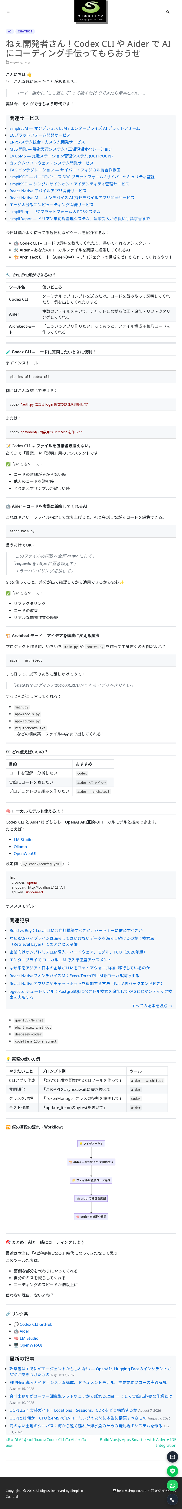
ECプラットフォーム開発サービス (40, 135)
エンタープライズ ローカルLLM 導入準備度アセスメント (60, 960)
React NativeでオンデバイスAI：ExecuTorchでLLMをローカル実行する (74, 975)
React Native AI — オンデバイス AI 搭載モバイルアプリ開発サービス (72, 197)
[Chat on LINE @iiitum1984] (172, 1471)
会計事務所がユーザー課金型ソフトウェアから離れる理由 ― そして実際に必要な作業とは (90, 1396)
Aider (24, 1331)
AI (10, 31)
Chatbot (25, 31)
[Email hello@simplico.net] (172, 1457)
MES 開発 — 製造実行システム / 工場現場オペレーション (60, 149)
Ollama (20, 846)
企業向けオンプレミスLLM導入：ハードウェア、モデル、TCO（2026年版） (78, 952)
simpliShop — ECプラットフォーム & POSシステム (54, 211)
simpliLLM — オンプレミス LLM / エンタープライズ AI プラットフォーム (74, 128)
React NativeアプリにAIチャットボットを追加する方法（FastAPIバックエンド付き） (87, 983)
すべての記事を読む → (152, 1005)
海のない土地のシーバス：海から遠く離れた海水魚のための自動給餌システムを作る (85, 1425)
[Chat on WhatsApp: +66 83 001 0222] (172, 1485)
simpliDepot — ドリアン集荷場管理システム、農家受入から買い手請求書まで (79, 218)
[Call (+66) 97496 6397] (172, 1499)
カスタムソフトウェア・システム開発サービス (51, 163)
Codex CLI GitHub (36, 1324)
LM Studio (23, 839)
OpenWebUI (25, 853)
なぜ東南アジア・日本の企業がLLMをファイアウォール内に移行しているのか (79, 968)
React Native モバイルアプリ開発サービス (48, 190)
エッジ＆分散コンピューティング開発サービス (51, 204)
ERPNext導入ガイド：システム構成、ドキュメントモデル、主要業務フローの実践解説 (88, 1382)
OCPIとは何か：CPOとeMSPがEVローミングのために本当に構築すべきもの (78, 1418)
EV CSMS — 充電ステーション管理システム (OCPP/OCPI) (61, 156)
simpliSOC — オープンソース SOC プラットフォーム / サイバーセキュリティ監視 (82, 176)
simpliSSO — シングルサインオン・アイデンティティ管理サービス (69, 184)
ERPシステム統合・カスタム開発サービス (47, 142)
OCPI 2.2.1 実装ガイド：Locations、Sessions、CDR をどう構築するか (73, 1410)
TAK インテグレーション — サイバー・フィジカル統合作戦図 (65, 170)
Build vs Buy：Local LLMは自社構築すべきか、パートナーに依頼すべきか (76, 930)
